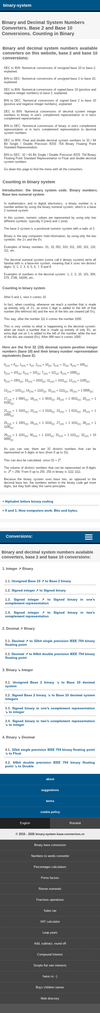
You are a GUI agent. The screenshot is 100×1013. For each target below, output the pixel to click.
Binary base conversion (50, 845)
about (50, 779)
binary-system (17, 5)
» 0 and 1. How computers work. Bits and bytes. (40, 510)
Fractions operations (50, 899)
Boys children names (50, 987)
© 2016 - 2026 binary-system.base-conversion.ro (50, 834)
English (25, 823)
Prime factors (50, 878)
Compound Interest (50, 954)
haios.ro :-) (50, 976)
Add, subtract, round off (50, 943)
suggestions (50, 790)
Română (75, 823)
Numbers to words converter (50, 856)
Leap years (50, 932)
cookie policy (50, 812)
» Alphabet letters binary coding (27, 501)
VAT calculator (50, 921)
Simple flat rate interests (50, 965)
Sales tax (50, 910)
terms (50, 801)
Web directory (50, 998)
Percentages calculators (50, 867)
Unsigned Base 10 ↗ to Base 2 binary (41, 581)
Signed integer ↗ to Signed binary (39, 590)
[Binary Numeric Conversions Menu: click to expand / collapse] (91, 537)
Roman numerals (50, 889)
